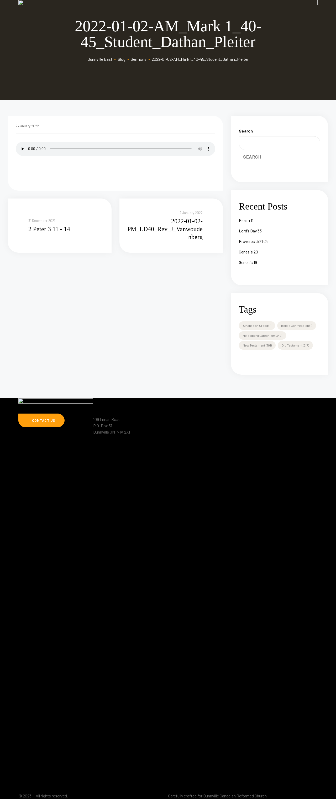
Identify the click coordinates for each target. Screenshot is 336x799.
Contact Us (258, 446)
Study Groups (271, 399)
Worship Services (188, 436)
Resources (302, 399)
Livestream (213, 399)
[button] (41, 420)
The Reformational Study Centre (201, 446)
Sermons (241, 399)
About (186, 399)
